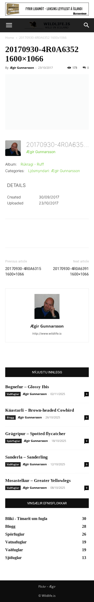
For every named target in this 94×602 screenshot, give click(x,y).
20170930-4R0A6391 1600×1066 (71, 271)
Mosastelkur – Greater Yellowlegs (38, 480)
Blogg (10, 417)
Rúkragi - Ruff (32, 164)
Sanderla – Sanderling (26, 457)
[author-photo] (47, 319)
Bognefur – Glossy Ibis (27, 386)
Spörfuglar (13, 441)
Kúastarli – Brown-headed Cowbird (39, 410)
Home (9, 37)
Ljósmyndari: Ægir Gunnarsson (54, 170)
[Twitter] (22, 237)
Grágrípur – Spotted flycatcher (35, 433)
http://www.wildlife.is (47, 333)
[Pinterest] (34, 237)
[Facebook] (10, 237)
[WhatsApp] (46, 237)
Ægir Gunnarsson (22, 68)
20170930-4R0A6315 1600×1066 (23, 271)
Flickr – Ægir (47, 586)
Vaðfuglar (13, 394)
